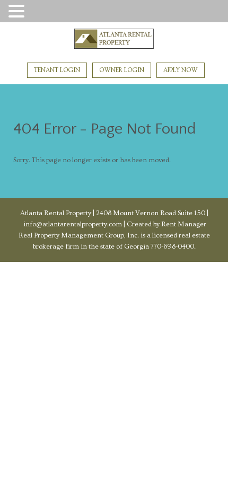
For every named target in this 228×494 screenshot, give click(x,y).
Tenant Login (57, 70)
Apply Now (180, 70)
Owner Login (121, 70)
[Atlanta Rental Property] (114, 40)
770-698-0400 (172, 246)
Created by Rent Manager (165, 224)
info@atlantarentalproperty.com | (74, 224)
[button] (18, 12)
